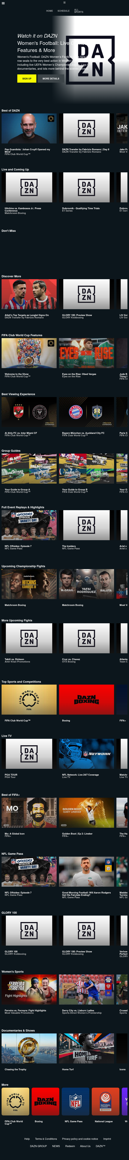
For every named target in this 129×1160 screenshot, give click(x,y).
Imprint (107, 1139)
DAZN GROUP (38, 1146)
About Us (85, 1146)
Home (49, 11)
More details (51, 78)
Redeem (70, 1146)
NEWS (56, 1146)
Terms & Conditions (46, 1139)
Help (27, 1139)
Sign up (26, 78)
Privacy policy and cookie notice (80, 1139)
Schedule (64, 11)
